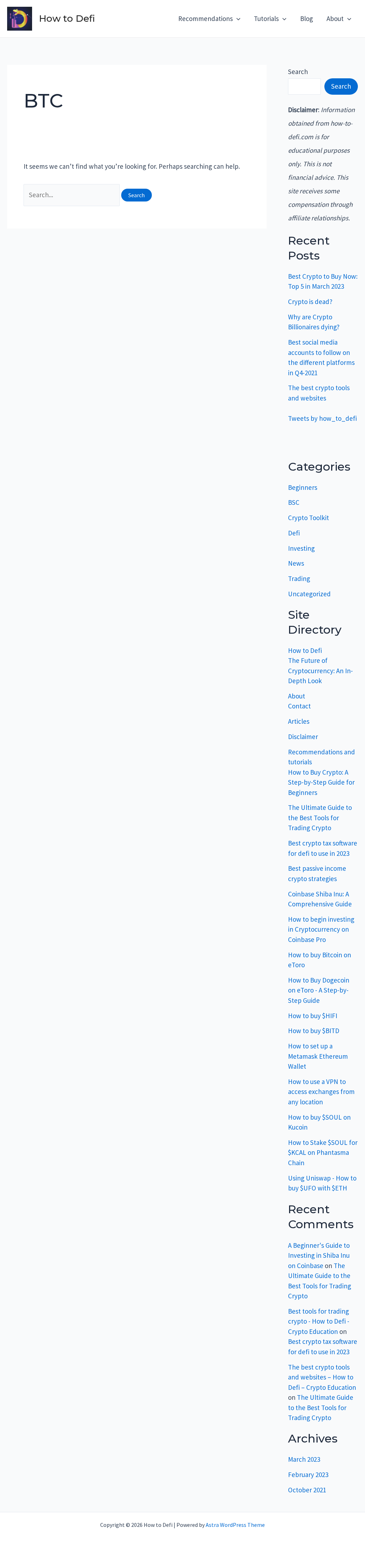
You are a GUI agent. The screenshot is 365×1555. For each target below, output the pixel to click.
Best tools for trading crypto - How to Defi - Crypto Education (318, 1321)
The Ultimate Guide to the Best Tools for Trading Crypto (320, 817)
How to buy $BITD (313, 1030)
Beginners (302, 487)
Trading (299, 578)
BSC (293, 502)
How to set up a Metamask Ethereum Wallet (318, 1056)
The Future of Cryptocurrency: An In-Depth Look (320, 670)
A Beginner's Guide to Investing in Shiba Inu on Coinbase (319, 1255)
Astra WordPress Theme (235, 1524)
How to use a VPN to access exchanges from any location (321, 1091)
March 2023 (304, 1459)
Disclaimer (303, 736)
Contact (299, 706)
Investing (301, 548)
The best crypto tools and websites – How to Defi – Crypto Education (322, 1377)
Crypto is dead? (310, 301)
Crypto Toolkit (308, 517)
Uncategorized (309, 594)
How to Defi (67, 18)
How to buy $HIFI (312, 1015)
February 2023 (308, 1474)
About (296, 696)
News (296, 563)
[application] (236, 18)
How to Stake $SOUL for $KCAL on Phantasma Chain (323, 1152)
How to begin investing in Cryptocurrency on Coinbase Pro (321, 929)
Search (298, 71)
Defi (294, 533)
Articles (298, 721)
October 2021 (307, 1490)
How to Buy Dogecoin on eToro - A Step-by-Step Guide (318, 990)
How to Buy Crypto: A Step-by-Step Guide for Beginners (321, 782)
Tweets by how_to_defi (322, 418)
